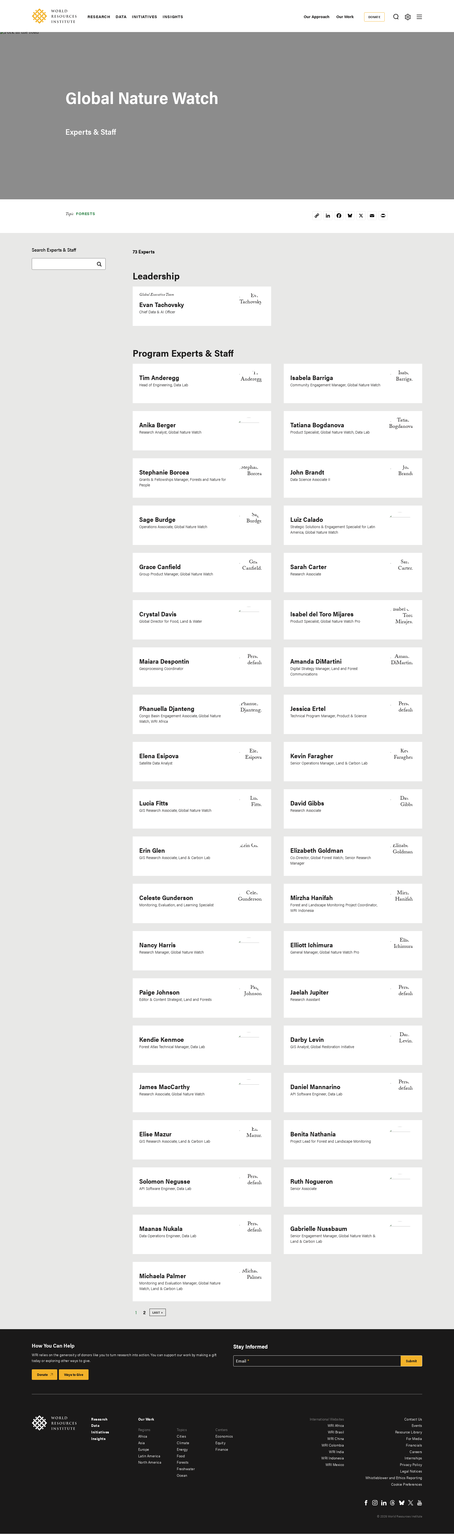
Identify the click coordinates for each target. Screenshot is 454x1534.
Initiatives (144, 16)
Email (241, 1361)
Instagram (375, 1502)
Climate (183, 1442)
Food (181, 1455)
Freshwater (186, 1468)
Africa (142, 1436)
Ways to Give (73, 1374)
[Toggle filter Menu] (407, 17)
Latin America (149, 1455)
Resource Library (408, 1431)
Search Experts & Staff (54, 249)
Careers (416, 1451)
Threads (392, 1502)
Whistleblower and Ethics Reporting (393, 1477)
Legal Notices (411, 1471)
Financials (414, 1445)
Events (417, 1425)
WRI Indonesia (332, 1457)
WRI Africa (336, 1425)
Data (121, 16)
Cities (181, 1436)
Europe (143, 1449)
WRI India (336, 1451)
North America (150, 1462)
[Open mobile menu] (419, 17)
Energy (182, 1449)
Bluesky (401, 1502)
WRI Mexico (335, 1464)
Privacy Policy (411, 1464)
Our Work (345, 16)
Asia (141, 1442)
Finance (221, 1449)
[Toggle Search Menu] (395, 17)
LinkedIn (383, 1502)
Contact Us (413, 1419)
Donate (374, 16)
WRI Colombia (333, 1445)
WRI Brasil (336, 1431)
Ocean (182, 1475)
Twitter (410, 1502)
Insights (173, 16)
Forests (85, 213)
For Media (414, 1438)
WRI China (335, 1438)
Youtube (419, 1502)
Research (98, 16)
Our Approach (316, 16)
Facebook (366, 1502)
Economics (224, 1436)
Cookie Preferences (406, 1484)
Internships (413, 1457)
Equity (220, 1442)
